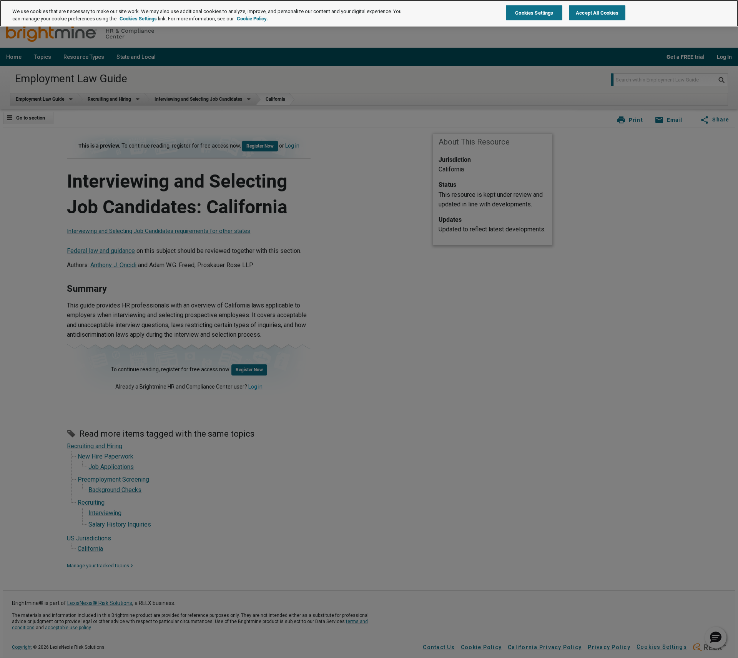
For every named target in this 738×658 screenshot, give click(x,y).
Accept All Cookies (597, 12)
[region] (369, 13)
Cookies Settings (138, 19)
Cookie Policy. (252, 19)
